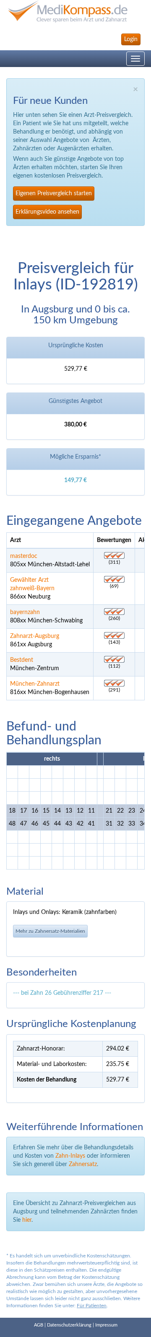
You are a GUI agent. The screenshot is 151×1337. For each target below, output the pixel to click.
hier (26, 1220)
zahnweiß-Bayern (32, 588)
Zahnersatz (83, 1164)
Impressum (106, 1325)
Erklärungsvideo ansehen (47, 212)
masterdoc (23, 556)
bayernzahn (25, 612)
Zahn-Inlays (70, 1156)
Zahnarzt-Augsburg (34, 636)
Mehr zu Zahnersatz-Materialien (50, 931)
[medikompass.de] (75, 11)
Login (131, 39)
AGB (38, 1325)
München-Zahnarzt (35, 684)
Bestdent (21, 660)
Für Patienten (92, 1305)
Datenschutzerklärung (69, 1325)
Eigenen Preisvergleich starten (54, 193)
